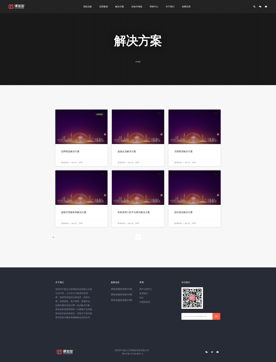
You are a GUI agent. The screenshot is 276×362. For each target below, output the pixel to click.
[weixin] (207, 352)
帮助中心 (154, 6)
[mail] (217, 352)
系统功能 (87, 6)
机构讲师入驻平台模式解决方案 (134, 212)
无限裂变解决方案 (183, 151)
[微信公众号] (260, 7)
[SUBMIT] (216, 316)
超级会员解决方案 (127, 151)
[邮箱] (266, 7)
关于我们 (170, 6)
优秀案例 (103, 6)
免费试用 (186, 6)
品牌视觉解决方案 (70, 151)
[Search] (254, 7)
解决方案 (119, 6)
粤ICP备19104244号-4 (132, 354)
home (138, 62)
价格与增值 (136, 6)
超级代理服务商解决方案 (73, 212)
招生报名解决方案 (183, 212)
